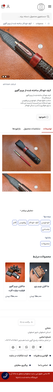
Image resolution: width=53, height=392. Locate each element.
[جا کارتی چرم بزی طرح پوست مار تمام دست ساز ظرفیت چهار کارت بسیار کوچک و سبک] (39, 272)
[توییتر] (20, 347)
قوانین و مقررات (41, 355)
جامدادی (46, 229)
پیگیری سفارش (21, 365)
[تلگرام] (40, 347)
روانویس (22, 222)
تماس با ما (43, 365)
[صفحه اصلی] (49, 23)
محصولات (39, 23)
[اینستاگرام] (33, 347)
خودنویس (45, 222)
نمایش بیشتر (27, 210)
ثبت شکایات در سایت (18, 355)
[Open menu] (49, 6)
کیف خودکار (33, 222)
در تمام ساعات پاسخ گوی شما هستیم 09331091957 (28, 340)
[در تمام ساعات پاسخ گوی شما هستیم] (5, 375)
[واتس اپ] (26, 347)
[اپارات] (13, 347)
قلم (14, 222)
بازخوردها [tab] (16, 129)
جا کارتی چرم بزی (41, 286)
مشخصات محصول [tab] (32, 129)
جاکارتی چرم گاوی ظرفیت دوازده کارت (17, 288)
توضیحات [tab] (47, 129)
